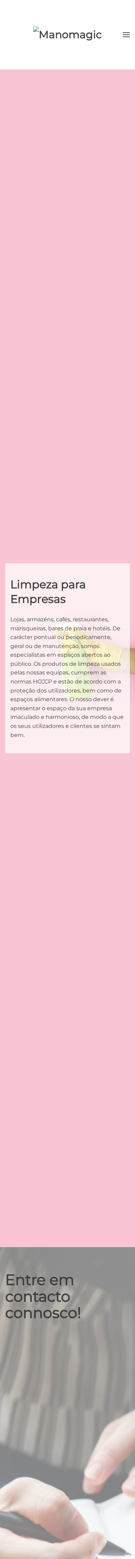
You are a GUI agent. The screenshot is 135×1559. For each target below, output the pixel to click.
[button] (126, 34)
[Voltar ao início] (67, 34)
